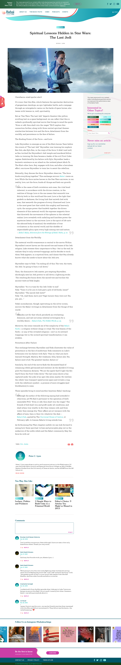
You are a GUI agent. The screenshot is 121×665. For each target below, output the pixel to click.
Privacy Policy (33, 660)
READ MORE (20, 473)
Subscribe (52, 653)
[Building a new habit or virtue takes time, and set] (16, 634)
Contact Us (19, 660)
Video (47, 12)
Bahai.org (67, 4)
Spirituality (105, 124)
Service (93, 117)
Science (105, 122)
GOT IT (77, 4)
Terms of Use (48, 660)
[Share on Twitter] (2, 103)
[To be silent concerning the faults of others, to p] (69, 634)
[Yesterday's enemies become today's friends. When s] (52, 634)
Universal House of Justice (51, 417)
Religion (93, 127)
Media (26, 444)
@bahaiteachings (43, 622)
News (93, 124)
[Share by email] (69, 444)
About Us (23, 12)
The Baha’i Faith (35, 12)
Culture (60, 27)
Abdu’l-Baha (24, 232)
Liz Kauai (23, 601)
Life (105, 117)
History (93, 122)
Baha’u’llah (36, 321)
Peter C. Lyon (35, 456)
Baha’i (62, 176)
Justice (93, 119)
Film (21, 444)
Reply (26, 548)
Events (65, 12)
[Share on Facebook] (2, 99)
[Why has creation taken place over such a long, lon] (86, 634)
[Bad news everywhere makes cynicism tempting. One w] (103, 634)
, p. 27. (49, 232)
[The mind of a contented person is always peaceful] (34, 634)
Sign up (107, 153)
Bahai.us (62, 6)
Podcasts (56, 12)
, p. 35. (51, 321)
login (115, 12)
